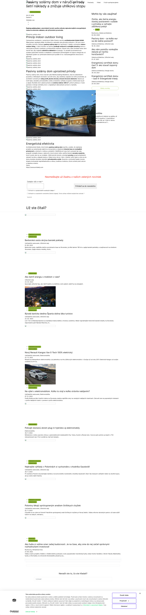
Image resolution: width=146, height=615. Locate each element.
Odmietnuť (124, 606)
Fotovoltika (97, 113)
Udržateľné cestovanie (34, 234)
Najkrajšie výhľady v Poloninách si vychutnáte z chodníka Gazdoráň (57, 466)
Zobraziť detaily (30, 611)
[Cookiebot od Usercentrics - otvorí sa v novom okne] (14, 611)
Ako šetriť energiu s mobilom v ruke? (42, 277)
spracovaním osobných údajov (45, 190)
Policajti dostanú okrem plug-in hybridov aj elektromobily (52, 428)
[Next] (73, 559)
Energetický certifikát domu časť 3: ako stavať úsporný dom (105, 65)
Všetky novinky (105, 88)
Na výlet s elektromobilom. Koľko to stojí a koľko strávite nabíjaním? (57, 391)
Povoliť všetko (124, 595)
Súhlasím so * (41, 190)
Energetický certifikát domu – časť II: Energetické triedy (105, 77)
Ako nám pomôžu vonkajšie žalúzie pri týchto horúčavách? (105, 52)
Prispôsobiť (123, 600)
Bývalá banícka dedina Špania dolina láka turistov (49, 313)
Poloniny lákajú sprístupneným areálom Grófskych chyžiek (53, 505)
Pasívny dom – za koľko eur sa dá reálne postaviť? (105, 39)
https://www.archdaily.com (34, 167)
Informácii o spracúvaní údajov (93, 605)
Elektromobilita (32, 349)
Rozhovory (95, 33)
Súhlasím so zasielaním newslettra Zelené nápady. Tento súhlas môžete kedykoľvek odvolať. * (56, 193)
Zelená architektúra (35, 12)
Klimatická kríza (33, 540)
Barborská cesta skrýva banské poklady (44, 240)
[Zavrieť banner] (140, 593)
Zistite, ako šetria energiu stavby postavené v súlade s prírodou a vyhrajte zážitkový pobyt (105, 23)
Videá (97, 29)
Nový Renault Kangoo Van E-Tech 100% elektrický (48, 352)
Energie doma (109, 70)
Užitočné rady (109, 44)
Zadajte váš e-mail (35, 182)
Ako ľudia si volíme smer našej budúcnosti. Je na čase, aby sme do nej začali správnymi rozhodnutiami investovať (67, 545)
